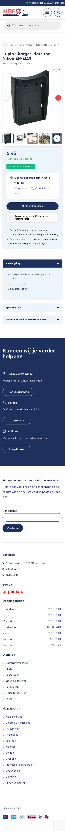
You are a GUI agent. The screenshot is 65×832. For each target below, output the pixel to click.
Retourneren (12, 728)
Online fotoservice (16, 692)
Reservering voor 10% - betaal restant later (32, 217)
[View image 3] (32, 138)
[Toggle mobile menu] (47, 12)
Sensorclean (12, 674)
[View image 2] (20, 138)
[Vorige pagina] (5, 44)
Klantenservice (14, 716)
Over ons (11, 758)
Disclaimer (11, 776)
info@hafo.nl (16, 449)
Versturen (13, 528)
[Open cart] (58, 13)
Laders (12, 45)
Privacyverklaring (15, 782)
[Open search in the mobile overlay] (32, 25)
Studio (9, 668)
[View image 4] (44, 138)
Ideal (9, 698)
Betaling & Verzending (18, 722)
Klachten (10, 746)
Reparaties (12, 734)
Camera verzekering (17, 662)
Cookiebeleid (13, 770)
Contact (10, 752)
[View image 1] (8, 138)
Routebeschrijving (18, 391)
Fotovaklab (12, 686)
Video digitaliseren (16, 680)
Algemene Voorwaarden (19, 764)
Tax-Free (11, 740)
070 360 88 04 (17, 420)
